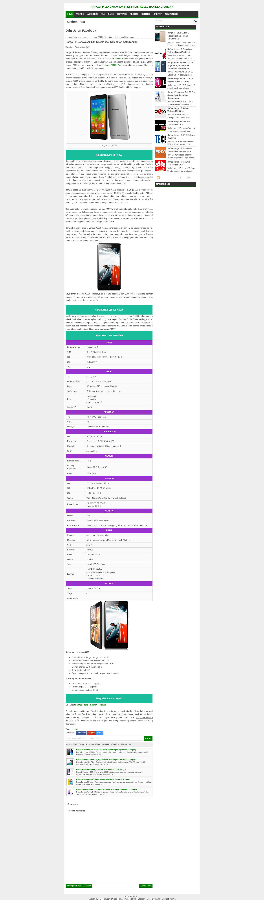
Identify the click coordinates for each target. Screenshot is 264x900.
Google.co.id (118, 899)
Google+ (91, 732)
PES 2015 (134, 14)
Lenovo (76, 37)
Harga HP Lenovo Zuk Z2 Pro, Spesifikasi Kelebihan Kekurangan (181, 95)
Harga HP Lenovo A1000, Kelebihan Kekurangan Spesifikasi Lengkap (106, 750)
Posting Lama (146, 886)
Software (122, 14)
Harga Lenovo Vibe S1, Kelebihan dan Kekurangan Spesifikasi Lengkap (107, 789)
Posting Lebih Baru (74, 886)
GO (195, 21)
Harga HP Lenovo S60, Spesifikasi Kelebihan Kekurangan (101, 769)
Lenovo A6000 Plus (112, 65)
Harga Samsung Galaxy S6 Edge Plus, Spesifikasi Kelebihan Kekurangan (180, 65)
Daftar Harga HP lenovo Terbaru (91, 705)
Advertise (92, 14)
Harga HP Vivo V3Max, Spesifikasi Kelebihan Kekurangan (178, 36)
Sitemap (158, 14)
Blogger (141, 899)
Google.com (105, 899)
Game (111, 14)
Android (80, 14)
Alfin (158, 899)
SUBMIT (148, 738)
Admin (173, 899)
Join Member (171, 14)
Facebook (81, 732)
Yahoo (128, 899)
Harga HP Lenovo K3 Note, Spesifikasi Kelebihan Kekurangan (103, 779)
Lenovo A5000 (121, 58)
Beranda (87, 886)
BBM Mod (145, 14)
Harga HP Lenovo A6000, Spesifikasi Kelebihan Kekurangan (132, 7)
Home (70, 14)
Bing (134, 899)
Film (103, 14)
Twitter (100, 732)
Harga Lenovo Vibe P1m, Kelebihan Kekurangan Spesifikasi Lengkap (106, 760)
